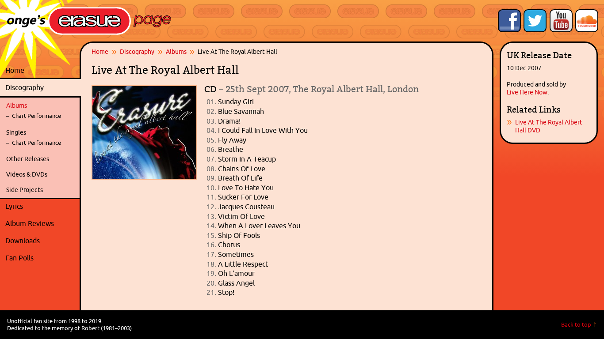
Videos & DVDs (26, 174)
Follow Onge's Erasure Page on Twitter (535, 20)
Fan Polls (40, 258)
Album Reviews (29, 223)
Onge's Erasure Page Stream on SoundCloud (586, 20)
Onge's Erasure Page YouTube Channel (561, 20)
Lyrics (40, 206)
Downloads (40, 241)
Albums (16, 105)
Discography (40, 87)
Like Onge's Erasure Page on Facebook (509, 20)
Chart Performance (36, 116)
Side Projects (24, 189)
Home (14, 70)
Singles (16, 132)
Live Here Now (527, 92)
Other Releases (27, 158)
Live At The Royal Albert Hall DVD (548, 126)
